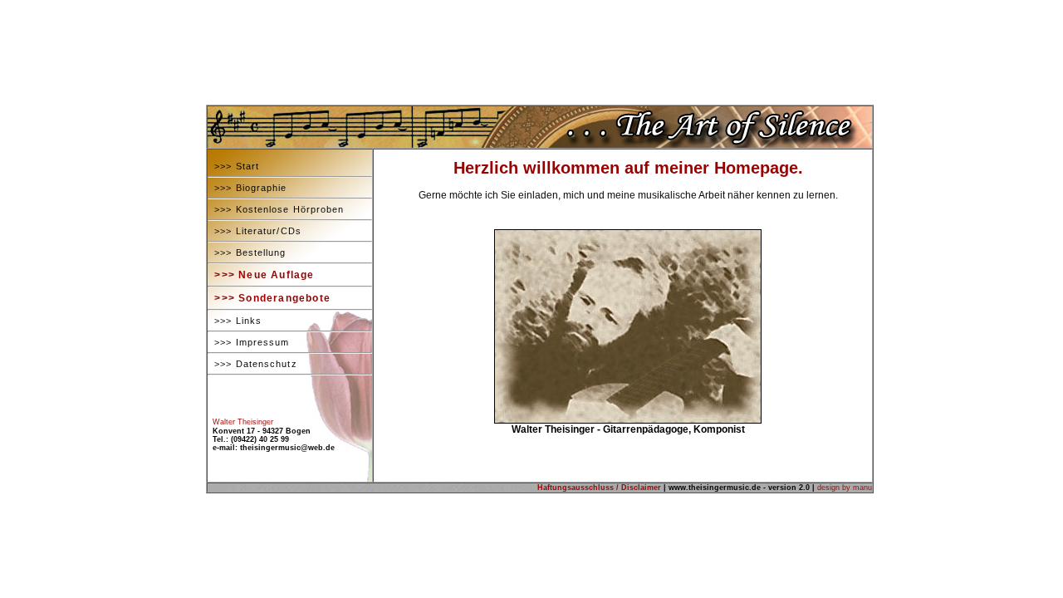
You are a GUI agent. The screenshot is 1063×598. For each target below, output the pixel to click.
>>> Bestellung (247, 252)
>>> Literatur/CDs (254, 231)
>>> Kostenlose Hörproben (276, 209)
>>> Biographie (247, 188)
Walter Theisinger (243, 422)
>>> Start (233, 166)
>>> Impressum (249, 342)
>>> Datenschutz (252, 364)
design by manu (844, 487)
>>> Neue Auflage (261, 275)
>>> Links (235, 321)
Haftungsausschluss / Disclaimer (599, 487)
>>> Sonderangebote (269, 298)
